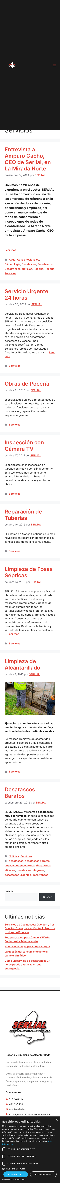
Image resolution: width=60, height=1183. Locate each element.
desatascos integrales (30, 870)
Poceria (38, 268)
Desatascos (29, 264)
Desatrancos (12, 268)
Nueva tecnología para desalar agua (27, 946)
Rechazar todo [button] (43, 1174)
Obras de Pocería (27, 383)
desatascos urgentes (18, 874)
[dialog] (30, 1149)
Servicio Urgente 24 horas (26, 294)
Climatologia (12, 264)
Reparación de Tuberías (23, 514)
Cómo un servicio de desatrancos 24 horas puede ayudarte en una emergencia (27, 964)
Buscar (9, 891)
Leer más (10, 250)
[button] (55, 65)
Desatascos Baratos (20, 792)
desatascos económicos (20, 865)
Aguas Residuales (28, 259)
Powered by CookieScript (13, 1180)
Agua (12, 259)
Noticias (27, 268)
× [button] (56, 1120)
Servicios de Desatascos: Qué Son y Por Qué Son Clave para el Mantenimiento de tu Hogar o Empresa (30, 928)
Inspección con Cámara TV (24, 445)
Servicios (10, 273)
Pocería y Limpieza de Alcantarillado (28, 1055)
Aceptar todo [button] (15, 1174)
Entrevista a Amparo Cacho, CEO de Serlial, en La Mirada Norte (28, 159)
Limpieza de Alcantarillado (22, 664)
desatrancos (40, 874)
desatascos (16, 860)
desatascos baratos (37, 860)
